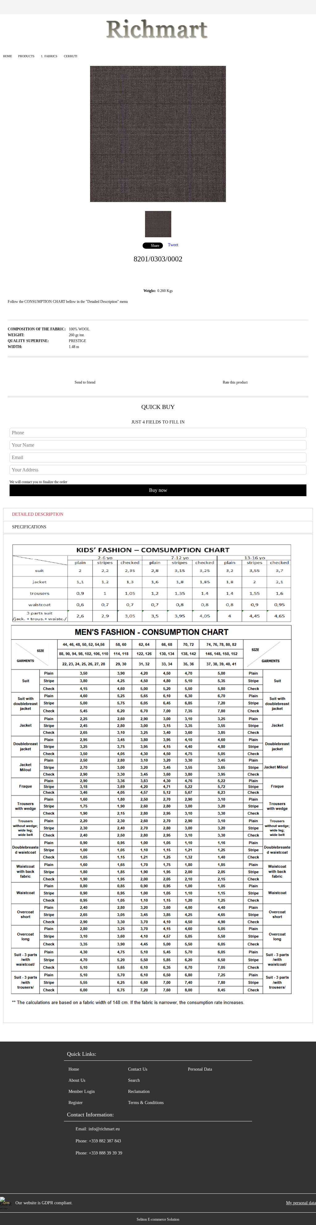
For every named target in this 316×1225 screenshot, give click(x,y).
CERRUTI (70, 56)
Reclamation (139, 1091)
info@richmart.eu (104, 1129)
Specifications (29, 527)
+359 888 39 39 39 (105, 1153)
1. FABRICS (49, 56)
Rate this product (235, 382)
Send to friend (85, 382)
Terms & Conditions (146, 1102)
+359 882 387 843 (105, 1141)
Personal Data (200, 1069)
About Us (77, 1080)
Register (76, 1102)
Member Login (82, 1091)
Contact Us (137, 1069)
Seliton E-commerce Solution (158, 1219)
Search (134, 1080)
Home (7, 56)
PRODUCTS (26, 56)
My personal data (301, 1203)
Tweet (173, 245)
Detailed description (37, 514)
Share (155, 245)
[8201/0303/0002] (158, 200)
